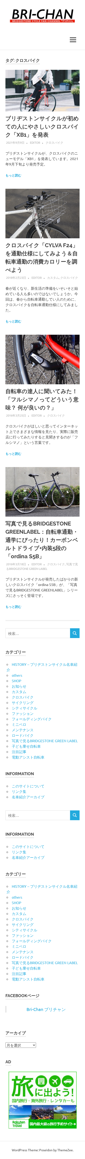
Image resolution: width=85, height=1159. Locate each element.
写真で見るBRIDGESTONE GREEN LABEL (45, 740)
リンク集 (19, 791)
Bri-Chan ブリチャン (46, 1009)
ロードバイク (23, 735)
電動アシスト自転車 (28, 757)
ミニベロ (19, 724)
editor (35, 142)
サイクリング (23, 702)
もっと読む (13, 175)
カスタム (53, 277)
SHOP (16, 680)
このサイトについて (28, 786)
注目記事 (19, 751)
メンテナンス (23, 729)
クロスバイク (54, 142)
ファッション (23, 713)
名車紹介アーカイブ (28, 796)
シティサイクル (24, 708)
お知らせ (19, 686)
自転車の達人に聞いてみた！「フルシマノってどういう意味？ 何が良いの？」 (42, 399)
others (17, 675)
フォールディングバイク (32, 719)
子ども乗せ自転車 (26, 746)
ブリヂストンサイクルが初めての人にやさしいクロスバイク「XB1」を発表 (42, 126)
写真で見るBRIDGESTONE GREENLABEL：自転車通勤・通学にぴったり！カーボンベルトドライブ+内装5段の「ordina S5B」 (41, 540)
